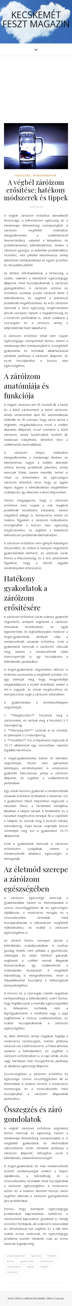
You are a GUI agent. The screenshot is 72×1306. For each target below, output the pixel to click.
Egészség (23, 175)
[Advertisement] (36, 85)
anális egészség (15, 1255)
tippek (30, 1266)
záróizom (12, 1272)
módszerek (46, 1261)
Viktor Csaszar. (55, 1298)
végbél (44, 1266)
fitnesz (10, 1261)
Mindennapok (45, 175)
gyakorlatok (27, 1261)
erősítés (51, 1255)
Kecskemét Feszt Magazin (36, 19)
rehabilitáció (14, 1266)
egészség (36, 1255)
